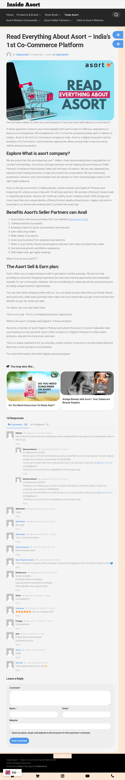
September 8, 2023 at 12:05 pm (43, 521)
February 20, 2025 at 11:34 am (41, 608)
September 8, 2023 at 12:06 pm (43, 534)
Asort (20, 766)
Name (13, 708)
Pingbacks (41, 424)
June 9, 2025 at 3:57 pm (35, 650)
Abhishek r (21, 521)
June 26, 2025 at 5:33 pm (37, 663)
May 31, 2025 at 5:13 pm (34, 634)
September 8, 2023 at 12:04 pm (43, 509)
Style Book (51, 14)
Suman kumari (23, 547)
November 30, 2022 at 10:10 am (54, 479)
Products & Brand (27, 14)
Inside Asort (41, 766)
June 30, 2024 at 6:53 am (49, 560)
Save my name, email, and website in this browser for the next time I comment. (51, 733)
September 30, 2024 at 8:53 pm (43, 572)
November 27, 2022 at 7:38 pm (39, 433)
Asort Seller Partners (57, 20)
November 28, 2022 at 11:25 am (54, 449)
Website (13, 720)
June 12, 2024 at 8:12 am (44, 547)
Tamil (18, 650)
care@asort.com (101, 463)
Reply (18, 444)
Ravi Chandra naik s (25, 560)
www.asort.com (78, 219)
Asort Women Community (22, 20)
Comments (19, 424)
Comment (15, 688)
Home (10, 14)
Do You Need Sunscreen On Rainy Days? (32, 405)
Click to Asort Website (90, 20)
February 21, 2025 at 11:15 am (39, 621)
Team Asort (71, 14)
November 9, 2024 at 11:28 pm (38, 595)
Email (65, 708)
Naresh (19, 663)
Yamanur (20, 608)
